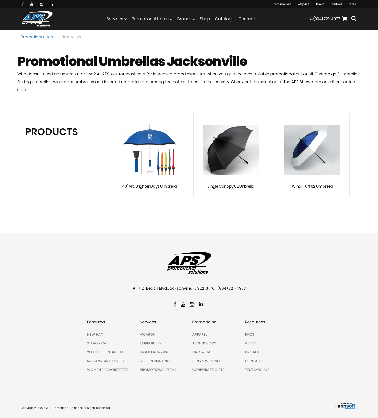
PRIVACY (252, 352)
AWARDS (147, 334)
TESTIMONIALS (257, 369)
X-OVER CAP (97, 343)
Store (352, 4)
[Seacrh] (353, 19)
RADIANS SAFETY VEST (106, 360)
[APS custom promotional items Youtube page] (32, 4)
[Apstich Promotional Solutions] (37, 18)
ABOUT (251, 343)
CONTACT (253, 360)
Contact (336, 4)
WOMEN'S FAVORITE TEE (107, 369)
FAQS (249, 334)
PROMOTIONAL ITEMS (158, 369)
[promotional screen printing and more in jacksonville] (189, 263)
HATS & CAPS (203, 352)
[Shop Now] (344, 19)
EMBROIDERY (151, 343)
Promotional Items (150, 19)
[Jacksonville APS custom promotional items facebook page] (23, 4)
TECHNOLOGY (204, 343)
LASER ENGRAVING (155, 352)
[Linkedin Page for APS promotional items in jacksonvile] (52, 4)
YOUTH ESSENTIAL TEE (105, 352)
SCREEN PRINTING (155, 360)
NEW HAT (95, 334)
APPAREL (199, 334)
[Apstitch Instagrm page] (42, 4)
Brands (184, 19)
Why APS (303, 4)
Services (115, 19)
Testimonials (282, 4)
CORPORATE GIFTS (208, 369)
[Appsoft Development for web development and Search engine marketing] (346, 405)
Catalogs (224, 19)
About (320, 4)
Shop (205, 19)
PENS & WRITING (206, 360)
